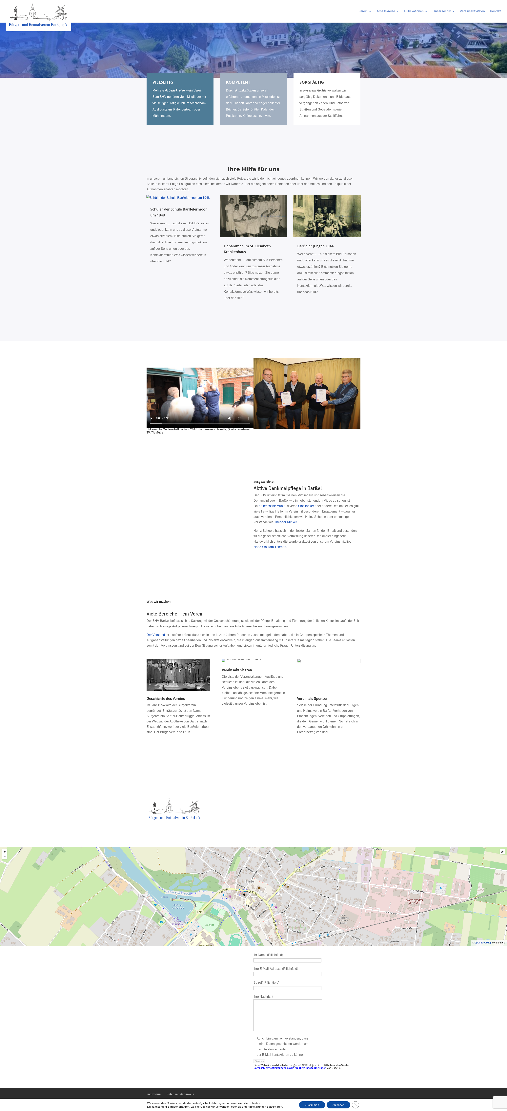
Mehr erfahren (163, 745)
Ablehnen (338, 1104)
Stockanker (306, 506)
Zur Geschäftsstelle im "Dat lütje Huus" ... (212, 362)
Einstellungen (257, 1106)
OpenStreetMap (483, 942)
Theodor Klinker (285, 522)
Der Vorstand (156, 634)
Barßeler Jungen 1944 (315, 246)
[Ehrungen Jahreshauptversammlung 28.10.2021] (307, 427)
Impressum (154, 1094)
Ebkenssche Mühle (271, 506)
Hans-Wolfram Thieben (270, 547)
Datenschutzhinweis (180, 1094)
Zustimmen (312, 1104)
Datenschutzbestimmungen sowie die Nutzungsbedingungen (290, 1068)
